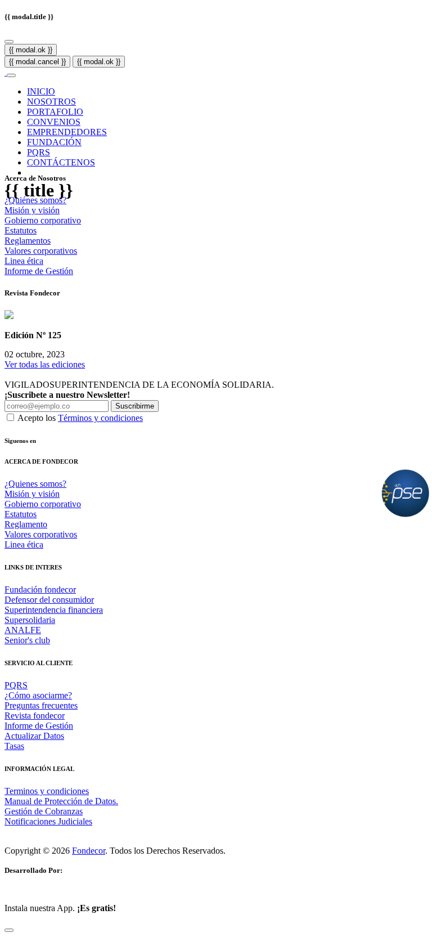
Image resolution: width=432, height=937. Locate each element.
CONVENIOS (53, 122)
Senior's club (27, 640)
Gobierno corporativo (42, 220)
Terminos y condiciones (46, 791)
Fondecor (88, 850)
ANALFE (22, 630)
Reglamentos (27, 240)
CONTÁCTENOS (61, 162)
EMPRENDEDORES (67, 132)
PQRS (38, 152)
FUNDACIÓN (54, 142)
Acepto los (80, 418)
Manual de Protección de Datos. (61, 801)
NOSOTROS (51, 101)
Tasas (14, 746)
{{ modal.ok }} (30, 50)
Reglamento (25, 524)
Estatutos (20, 230)
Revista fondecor (34, 715)
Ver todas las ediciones (44, 364)
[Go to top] (9, 930)
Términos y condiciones (100, 418)
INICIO (41, 91)
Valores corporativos (40, 250)
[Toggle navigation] (11, 75)
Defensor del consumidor (49, 599)
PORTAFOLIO (55, 111)
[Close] (9, 41)
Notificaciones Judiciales (48, 821)
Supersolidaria (29, 620)
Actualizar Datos (34, 736)
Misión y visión (32, 210)
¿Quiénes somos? (35, 200)
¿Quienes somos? (35, 483)
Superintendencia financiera (53, 610)
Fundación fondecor (40, 589)
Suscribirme (134, 406)
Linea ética (23, 261)
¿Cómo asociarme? (38, 695)
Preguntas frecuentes (41, 705)
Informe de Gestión (38, 271)
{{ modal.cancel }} (37, 61)
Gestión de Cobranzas (43, 811)
